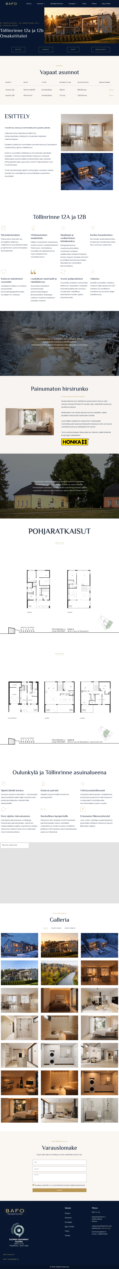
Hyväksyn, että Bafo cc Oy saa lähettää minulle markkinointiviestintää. (60, 1185)
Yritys (84, 4)
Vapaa (111, 90)
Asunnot (40, 4)
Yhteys (94, 4)
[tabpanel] (59, 597)
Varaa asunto (100, 49)
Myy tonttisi (106, 4)
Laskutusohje (106, 1228)
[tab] (59, 543)
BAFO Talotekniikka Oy (11, 1259)
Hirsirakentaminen (56, 4)
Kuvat (73, 49)
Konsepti (72, 4)
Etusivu (28, 4)
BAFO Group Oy (8, 1254)
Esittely (18, 49)
